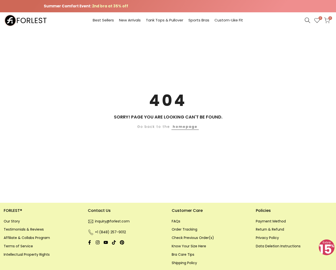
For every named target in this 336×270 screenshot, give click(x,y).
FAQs (176, 221)
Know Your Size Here (189, 246)
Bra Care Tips (183, 254)
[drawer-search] (307, 20)
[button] (327, 247)
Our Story (12, 221)
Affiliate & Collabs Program (27, 237)
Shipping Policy (184, 262)
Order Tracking (184, 229)
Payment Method (271, 221)
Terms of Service (18, 246)
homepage (185, 126)
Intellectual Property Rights (27, 254)
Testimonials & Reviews (24, 229)
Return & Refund (270, 229)
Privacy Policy (267, 237)
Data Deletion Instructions (278, 246)
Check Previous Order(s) (193, 237)
